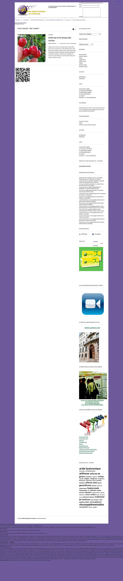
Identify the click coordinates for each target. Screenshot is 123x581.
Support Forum (82, 61)
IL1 (88, 490)
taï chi (80, 497)
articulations (88, 476)
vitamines (90, 507)
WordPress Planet (83, 66)
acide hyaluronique (90, 468)
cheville (81, 478)
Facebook (98, 234)
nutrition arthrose (96, 492)
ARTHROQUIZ (82, 77)
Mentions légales (83, 56)
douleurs (82, 483)
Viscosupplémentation (37, 20)
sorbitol (93, 495)
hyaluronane (83, 488)
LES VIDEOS (82, 96)
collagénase (93, 479)
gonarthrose (85, 485)
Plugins (80, 58)
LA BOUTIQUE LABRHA (84, 89)
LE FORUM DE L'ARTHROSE (85, 90)
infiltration (93, 490)
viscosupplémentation (91, 504)
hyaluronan (99, 485)
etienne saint (91, 483)
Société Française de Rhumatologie (87, 124)
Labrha (80, 123)
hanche (94, 485)
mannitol (88, 493)
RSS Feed (84, 234)
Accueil (18, 20)
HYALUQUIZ (82, 78)
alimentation (82, 471)
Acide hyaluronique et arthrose (20, 22)
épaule (95, 507)
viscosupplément (95, 502)
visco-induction (95, 500)
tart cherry (102, 494)
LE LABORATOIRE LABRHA (85, 92)
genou (99, 483)
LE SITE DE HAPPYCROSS (85, 94)
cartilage (101, 477)
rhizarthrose (82, 494)
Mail (80, 6)
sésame (97, 494)
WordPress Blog (82, 65)
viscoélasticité (83, 507)
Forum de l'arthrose (83, 121)
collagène (87, 479)
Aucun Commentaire (71, 43)
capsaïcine (94, 476)
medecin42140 (52, 43)
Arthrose (26, 20)
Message (81, 16)
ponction (102, 492)
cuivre (94, 480)
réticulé (87, 495)
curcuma (98, 480)
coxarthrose (89, 480)
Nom (80, 4)
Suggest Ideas (82, 59)
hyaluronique (83, 490)
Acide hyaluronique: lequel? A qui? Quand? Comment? (92, 108)
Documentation (82, 54)
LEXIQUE (68, 20)
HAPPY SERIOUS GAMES (79, 20)
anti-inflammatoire (90, 471)
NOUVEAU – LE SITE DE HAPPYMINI (87, 97)
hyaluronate (93, 488)
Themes (81, 63)
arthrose (84, 473)
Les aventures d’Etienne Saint (55, 20)
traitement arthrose (88, 497)
